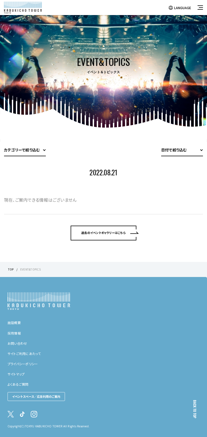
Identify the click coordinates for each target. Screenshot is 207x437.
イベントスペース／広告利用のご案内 (36, 396)
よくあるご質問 (18, 384)
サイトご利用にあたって (24, 353)
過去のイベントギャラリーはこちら (103, 232)
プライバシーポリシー (23, 363)
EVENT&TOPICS (30, 269)
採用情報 (14, 333)
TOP (11, 269)
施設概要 (14, 322)
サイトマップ (16, 374)
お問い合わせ (17, 343)
